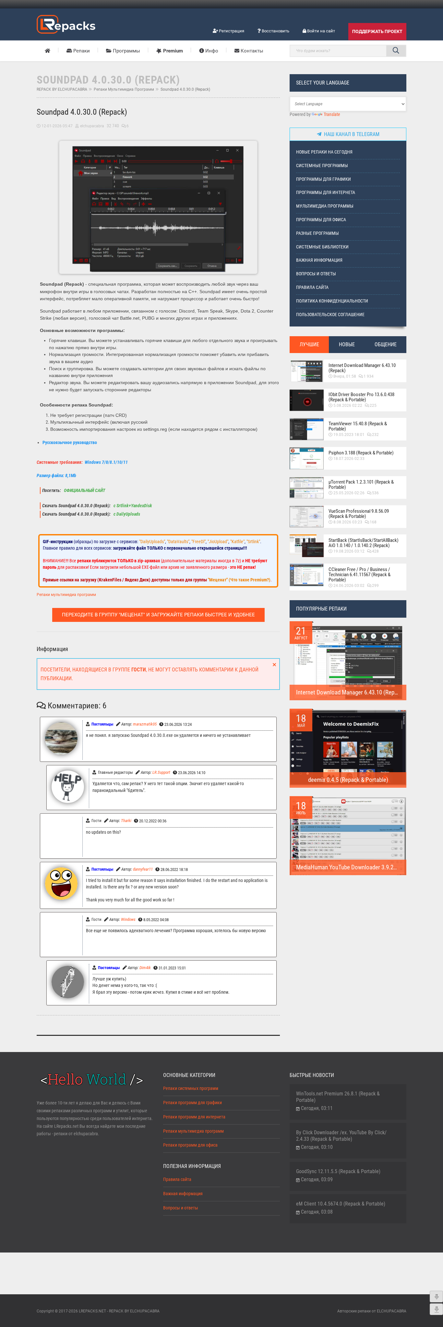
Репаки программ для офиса (190, 1145)
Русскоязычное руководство (69, 442)
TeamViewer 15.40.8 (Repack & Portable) (358, 426)
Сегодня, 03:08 (317, 1212)
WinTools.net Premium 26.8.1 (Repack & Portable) (338, 1097)
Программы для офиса (321, 220)
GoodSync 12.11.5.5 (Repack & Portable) (338, 1171)
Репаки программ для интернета (194, 1117)
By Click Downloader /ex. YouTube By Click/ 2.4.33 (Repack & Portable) (341, 1135)
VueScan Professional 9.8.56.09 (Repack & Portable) (359, 513)
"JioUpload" (218, 541)
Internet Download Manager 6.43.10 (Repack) (362, 367)
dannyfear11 (143, 869)
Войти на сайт (320, 31)
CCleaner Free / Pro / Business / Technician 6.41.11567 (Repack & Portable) (359, 574)
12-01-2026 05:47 (57, 126)
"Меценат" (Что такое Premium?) (239, 579)
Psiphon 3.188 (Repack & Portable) (361, 453)
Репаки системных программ (190, 1088)
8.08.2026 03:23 (347, 522)
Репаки (81, 51)
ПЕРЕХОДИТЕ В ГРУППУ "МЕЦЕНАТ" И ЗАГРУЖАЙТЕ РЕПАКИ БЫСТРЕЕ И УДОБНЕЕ (158, 615)
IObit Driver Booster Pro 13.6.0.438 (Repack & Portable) (361, 397)
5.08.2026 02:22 (347, 405)
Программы (126, 51)
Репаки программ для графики (192, 1102)
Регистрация (231, 31)
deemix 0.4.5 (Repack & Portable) (348, 780)
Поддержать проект (377, 31)
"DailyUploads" (152, 541)
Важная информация (319, 260)
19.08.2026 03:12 (349, 551)
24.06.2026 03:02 (349, 585)
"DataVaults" (178, 541)
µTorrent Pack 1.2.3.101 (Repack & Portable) (361, 484)
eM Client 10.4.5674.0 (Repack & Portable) (340, 1204)
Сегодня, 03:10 (317, 1147)
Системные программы (322, 165)
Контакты (251, 51)
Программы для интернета (325, 192)
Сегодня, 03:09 (317, 1179)
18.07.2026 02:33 (349, 458)
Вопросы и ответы (316, 274)
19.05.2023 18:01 (349, 434)
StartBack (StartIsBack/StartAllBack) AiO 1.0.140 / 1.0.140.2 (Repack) (364, 542)
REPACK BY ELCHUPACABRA (62, 89)
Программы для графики (323, 179)
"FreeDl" (198, 541)
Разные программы (317, 233)
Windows (128, 919)
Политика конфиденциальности (332, 301)
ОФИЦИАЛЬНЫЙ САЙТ (84, 490)
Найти (396, 50)
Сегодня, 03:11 (317, 1108)
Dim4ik (145, 967)
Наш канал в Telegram (350, 134)
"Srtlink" (253, 541)
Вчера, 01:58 (344, 376)
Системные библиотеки (322, 247)
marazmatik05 (145, 724)
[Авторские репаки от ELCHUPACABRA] (66, 23)
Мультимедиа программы (324, 206)
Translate (332, 114)
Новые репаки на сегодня (324, 152)
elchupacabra (92, 126)
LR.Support (161, 772)
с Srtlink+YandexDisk (132, 506)
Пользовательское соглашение (330, 314)
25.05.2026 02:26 (349, 493)
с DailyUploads (126, 514)
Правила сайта (312, 287)
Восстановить (275, 31)
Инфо (211, 51)
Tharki (126, 820)
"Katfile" (237, 541)
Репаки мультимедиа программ (124, 89)
